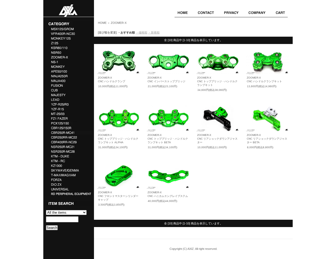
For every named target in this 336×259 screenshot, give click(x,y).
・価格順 (141, 32)
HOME (102, 22)
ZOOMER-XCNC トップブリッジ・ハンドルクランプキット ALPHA (118, 139)
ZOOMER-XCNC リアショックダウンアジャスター (217, 139)
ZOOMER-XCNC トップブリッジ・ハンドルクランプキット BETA (168, 139)
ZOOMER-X (119, 22)
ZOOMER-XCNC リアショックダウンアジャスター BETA (267, 139)
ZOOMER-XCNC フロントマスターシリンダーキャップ (118, 196)
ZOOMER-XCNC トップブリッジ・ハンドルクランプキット (217, 81)
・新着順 (154, 32)
